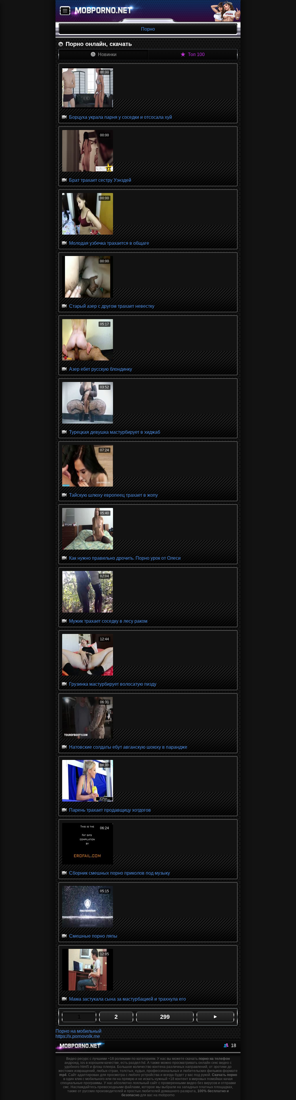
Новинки (106, 54)
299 (165, 1017)
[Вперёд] (215, 1017)
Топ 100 (196, 54)
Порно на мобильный (78, 1031)
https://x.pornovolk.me (78, 1036)
